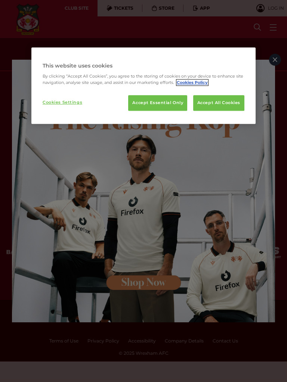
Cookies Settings (62, 102)
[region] (143, 85)
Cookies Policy (192, 82)
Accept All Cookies (218, 103)
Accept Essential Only (157, 103)
